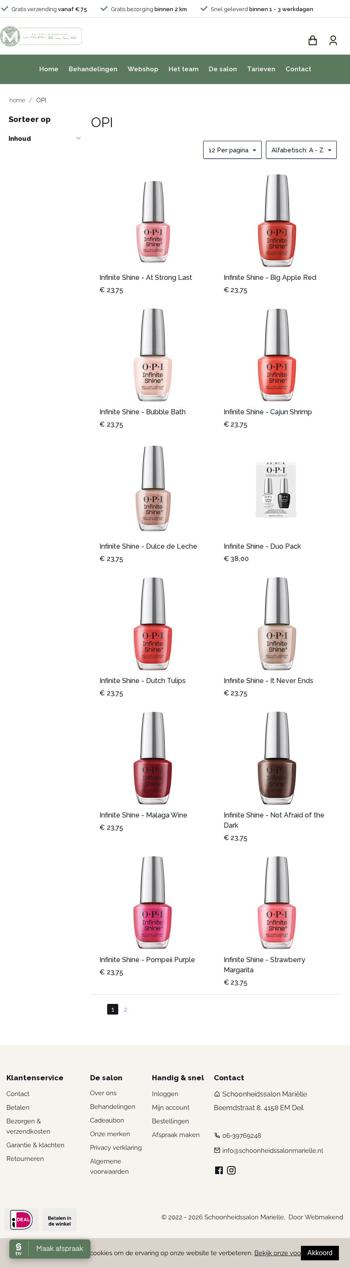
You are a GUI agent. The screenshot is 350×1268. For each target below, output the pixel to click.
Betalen (17, 1107)
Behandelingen (93, 69)
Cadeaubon (107, 1120)
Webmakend (324, 1217)
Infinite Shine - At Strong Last (145, 277)
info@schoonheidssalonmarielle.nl (272, 1151)
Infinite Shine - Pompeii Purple (147, 960)
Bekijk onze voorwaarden (291, 1253)
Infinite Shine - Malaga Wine (143, 815)
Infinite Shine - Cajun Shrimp (268, 412)
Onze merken (110, 1134)
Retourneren (25, 1159)
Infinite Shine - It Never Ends (268, 681)
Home (48, 69)
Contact (298, 69)
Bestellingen (170, 1121)
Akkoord (319, 1252)
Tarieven (261, 69)
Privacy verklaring (116, 1148)
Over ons (103, 1093)
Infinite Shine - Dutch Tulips (142, 681)
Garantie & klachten (35, 1145)
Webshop (143, 69)
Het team (183, 69)
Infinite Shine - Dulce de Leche (148, 546)
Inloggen (165, 1094)
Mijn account (171, 1107)
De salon (223, 69)
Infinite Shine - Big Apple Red (270, 277)
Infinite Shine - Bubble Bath (142, 412)
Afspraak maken (176, 1135)
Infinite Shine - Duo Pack (262, 546)
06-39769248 (241, 1136)
